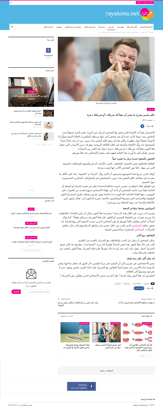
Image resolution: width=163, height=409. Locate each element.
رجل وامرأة (101, 27)
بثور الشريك (127, 283)
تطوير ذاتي (120, 27)
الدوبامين (136, 225)
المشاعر (139, 229)
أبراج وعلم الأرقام (89, 27)
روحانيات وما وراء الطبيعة (73, 27)
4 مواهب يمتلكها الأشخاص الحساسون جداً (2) (136, 303)
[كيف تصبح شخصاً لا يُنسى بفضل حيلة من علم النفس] (106, 332)
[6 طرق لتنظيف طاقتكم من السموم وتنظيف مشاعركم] (48, 114)
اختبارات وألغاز (48, 27)
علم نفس (111, 27)
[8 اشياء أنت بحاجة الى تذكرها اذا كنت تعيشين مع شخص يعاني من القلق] (48, 136)
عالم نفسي (118, 283)
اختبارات (31, 209)
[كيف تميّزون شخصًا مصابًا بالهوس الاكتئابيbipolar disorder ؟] (48, 125)
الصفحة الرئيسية (145, 27)
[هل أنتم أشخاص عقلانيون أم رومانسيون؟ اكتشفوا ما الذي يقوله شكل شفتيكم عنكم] (137, 332)
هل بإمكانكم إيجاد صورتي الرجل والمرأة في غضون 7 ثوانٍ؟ (31, 213)
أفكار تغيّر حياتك (132, 27)
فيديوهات (59, 27)
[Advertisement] (31, 170)
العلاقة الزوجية (137, 283)
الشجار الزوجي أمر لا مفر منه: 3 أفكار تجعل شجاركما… (31, 227)
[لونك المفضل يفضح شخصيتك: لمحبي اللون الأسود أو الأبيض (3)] (75, 332)
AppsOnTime (12, 405)
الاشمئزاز (146, 283)
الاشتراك (16, 292)
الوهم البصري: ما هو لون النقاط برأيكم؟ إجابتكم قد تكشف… (31, 242)
